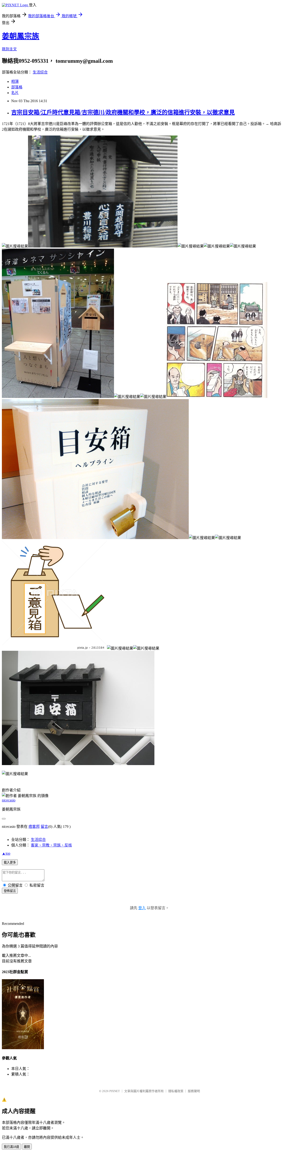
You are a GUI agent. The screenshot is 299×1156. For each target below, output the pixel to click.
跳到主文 (9, 49)
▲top (6, 853)
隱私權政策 (175, 1091)
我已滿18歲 (11, 1147)
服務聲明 (194, 1091)
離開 (27, 1147)
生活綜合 (40, 72)
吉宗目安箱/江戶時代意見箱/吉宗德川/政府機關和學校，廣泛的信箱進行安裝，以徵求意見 (123, 112)
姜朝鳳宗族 (20, 36)
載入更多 (10, 862)
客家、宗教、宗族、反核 (51, 845)
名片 (15, 93)
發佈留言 (10, 891)
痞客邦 (34, 827)
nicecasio (8, 800)
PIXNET (114, 1091)
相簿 (15, 82)
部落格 (16, 87)
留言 (44, 827)
